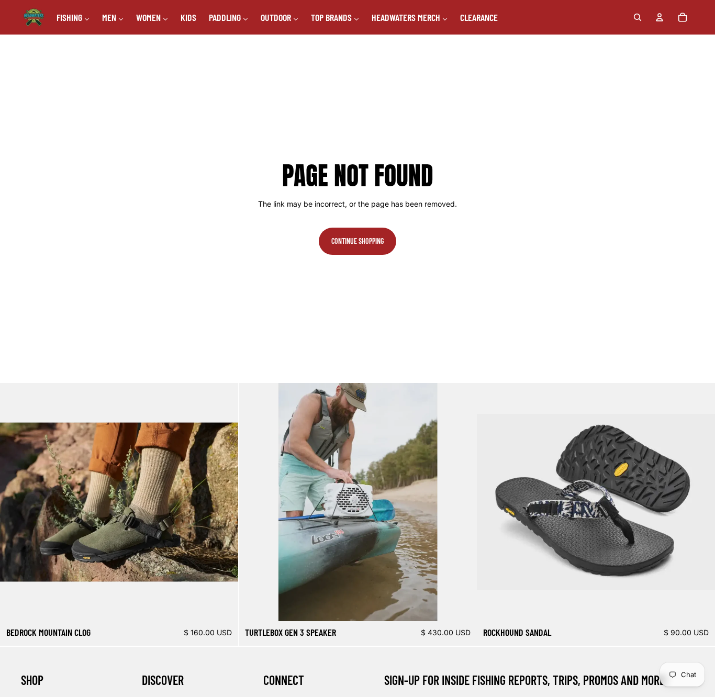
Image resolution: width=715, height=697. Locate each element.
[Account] (659, 17)
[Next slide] (222, 502)
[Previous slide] (15, 502)
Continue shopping (357, 241)
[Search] (637, 17)
